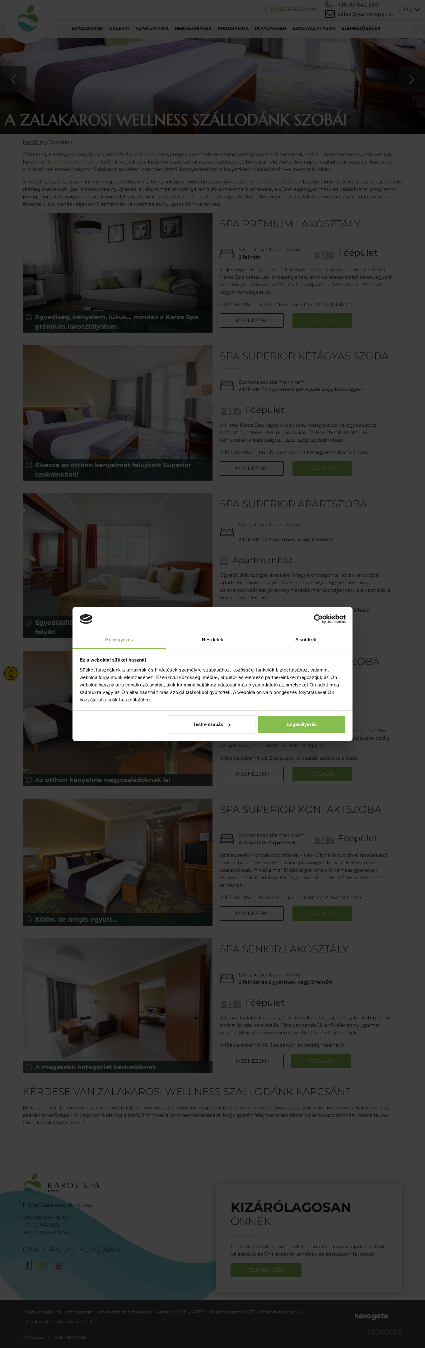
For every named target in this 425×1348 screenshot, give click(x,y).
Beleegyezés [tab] (119, 639)
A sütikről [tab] (305, 639)
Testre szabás (208, 724)
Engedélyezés (302, 724)
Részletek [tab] (212, 639)
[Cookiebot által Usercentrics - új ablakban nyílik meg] (318, 619)
